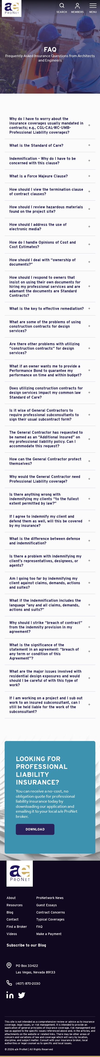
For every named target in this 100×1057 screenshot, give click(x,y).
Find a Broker (17, 927)
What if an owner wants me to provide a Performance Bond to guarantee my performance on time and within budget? (45, 370)
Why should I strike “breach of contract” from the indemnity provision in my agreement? (45, 627)
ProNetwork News (49, 898)
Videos (12, 934)
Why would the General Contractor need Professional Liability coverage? (44, 478)
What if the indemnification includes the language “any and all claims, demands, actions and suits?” (45, 605)
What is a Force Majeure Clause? (38, 176)
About (11, 898)
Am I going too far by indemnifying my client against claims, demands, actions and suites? (44, 583)
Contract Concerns (50, 912)
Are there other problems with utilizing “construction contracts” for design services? (44, 348)
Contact (13, 919)
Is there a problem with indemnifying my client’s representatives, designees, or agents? (45, 560)
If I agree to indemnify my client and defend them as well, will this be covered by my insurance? (45, 521)
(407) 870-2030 (28, 983)
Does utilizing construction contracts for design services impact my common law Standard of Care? (46, 392)
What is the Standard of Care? (36, 145)
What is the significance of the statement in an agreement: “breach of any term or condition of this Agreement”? (44, 652)
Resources (15, 905)
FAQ (39, 927)
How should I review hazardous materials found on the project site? (46, 209)
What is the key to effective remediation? (46, 308)
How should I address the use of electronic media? (38, 226)
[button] (50, 125)
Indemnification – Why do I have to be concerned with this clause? (42, 160)
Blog (10, 912)
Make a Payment (49, 934)
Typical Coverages (50, 919)
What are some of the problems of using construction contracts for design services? (45, 326)
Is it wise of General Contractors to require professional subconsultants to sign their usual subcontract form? (44, 415)
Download (35, 829)
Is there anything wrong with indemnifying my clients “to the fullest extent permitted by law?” (44, 499)
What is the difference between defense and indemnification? (44, 540)
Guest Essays (46, 905)
